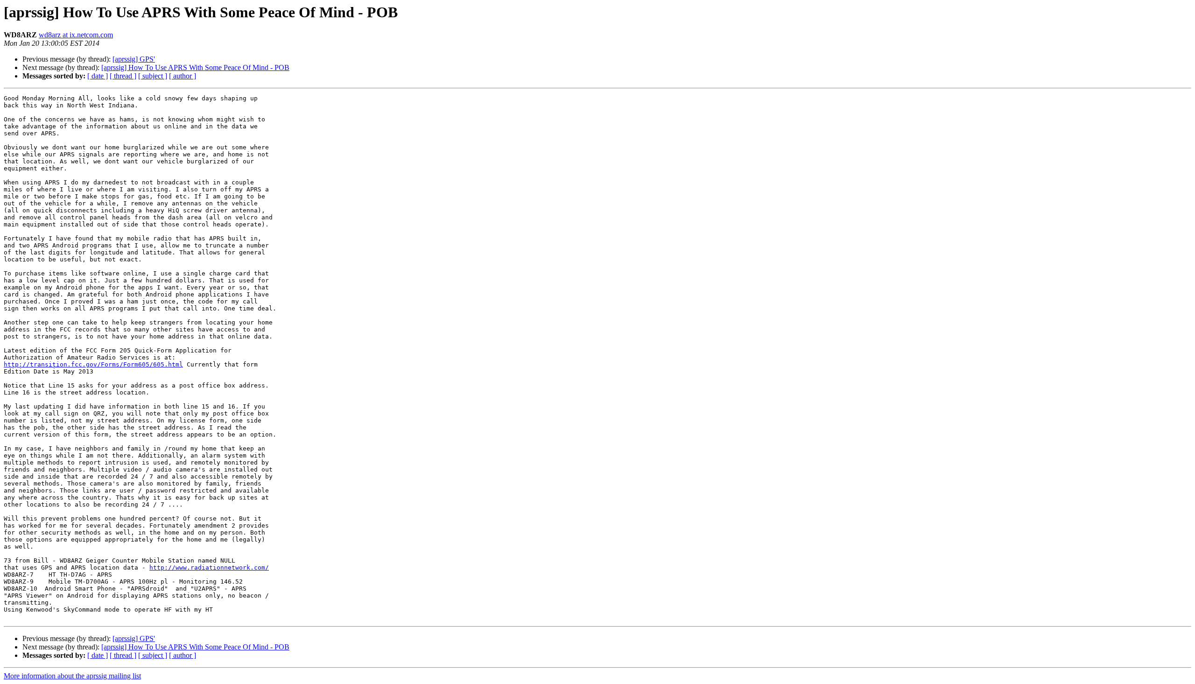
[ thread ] (123, 76)
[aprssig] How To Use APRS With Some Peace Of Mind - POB (195, 67)
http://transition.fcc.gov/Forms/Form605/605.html (93, 364)
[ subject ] (152, 76)
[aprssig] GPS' (133, 59)
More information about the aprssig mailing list (72, 676)
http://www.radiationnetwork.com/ (209, 567)
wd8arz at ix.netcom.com (76, 35)
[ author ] (182, 76)
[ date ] (97, 76)
